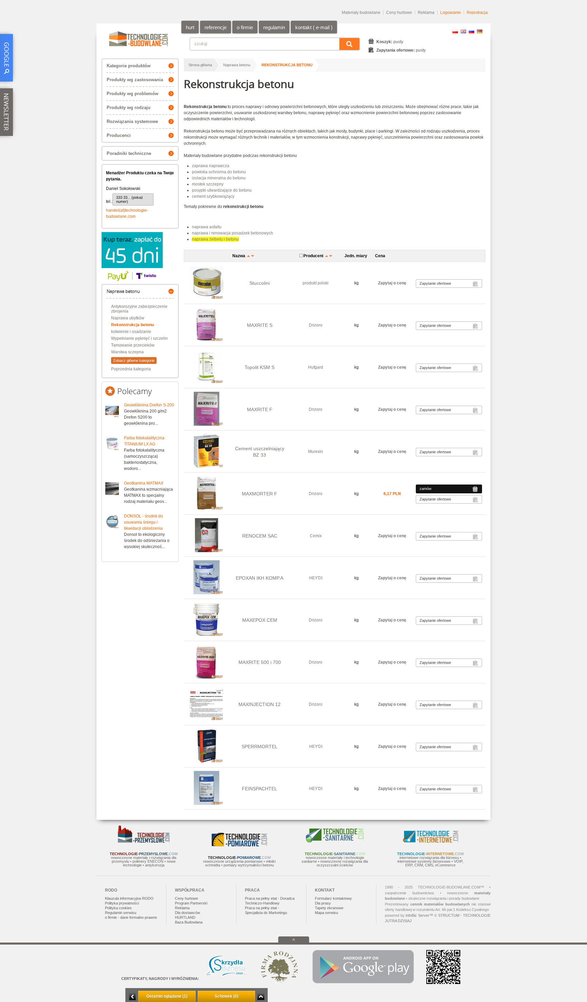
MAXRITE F (259, 409)
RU (471, 31)
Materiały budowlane (361, 12)
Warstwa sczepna (127, 352)
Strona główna (200, 65)
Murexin (315, 451)
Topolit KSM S (259, 367)
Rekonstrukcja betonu (132, 324)
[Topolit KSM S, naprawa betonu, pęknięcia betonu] (207, 367)
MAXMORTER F (259, 493)
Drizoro (315, 325)
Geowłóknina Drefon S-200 (149, 405)
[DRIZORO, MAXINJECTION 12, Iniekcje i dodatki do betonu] (207, 704)
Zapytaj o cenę (392, 283)
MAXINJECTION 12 (259, 704)
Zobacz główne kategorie (134, 360)
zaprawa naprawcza (210, 165)
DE (479, 31)
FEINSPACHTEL (259, 788)
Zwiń (261, 997)
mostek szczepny (208, 184)
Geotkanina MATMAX (143, 483)
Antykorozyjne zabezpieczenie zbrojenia (139, 309)
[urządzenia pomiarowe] (239, 845)
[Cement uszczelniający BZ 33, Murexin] (207, 451)
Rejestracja (477, 12)
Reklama (426, 12)
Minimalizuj (132, 996)
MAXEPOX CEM (259, 620)
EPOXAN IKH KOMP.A (259, 578)
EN (463, 31)
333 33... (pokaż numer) (129, 199)
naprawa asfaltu (206, 227)
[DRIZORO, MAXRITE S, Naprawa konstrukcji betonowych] (207, 324)
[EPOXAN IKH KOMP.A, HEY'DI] (207, 577)
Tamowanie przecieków (133, 345)
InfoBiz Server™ (419, 915)
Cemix (316, 535)
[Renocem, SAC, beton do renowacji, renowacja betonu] (207, 535)
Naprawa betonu (236, 65)
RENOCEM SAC (259, 536)
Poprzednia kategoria (131, 369)
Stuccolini (259, 283)
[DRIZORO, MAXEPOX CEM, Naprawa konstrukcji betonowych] (207, 619)
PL (455, 31)
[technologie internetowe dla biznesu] (430, 841)
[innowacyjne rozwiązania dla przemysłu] (144, 841)
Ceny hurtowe (399, 12)
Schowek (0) (226, 996)
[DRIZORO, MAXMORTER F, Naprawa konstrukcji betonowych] (207, 493)
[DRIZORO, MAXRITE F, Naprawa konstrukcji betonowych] (207, 409)
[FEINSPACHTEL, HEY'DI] (207, 788)
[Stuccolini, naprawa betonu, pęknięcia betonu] (207, 282)
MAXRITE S (259, 325)
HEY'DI (315, 578)
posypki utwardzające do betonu (222, 190)
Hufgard (315, 367)
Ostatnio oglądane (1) (167, 996)
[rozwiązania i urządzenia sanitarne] (335, 841)
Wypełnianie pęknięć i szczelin (139, 338)
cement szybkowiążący (213, 196)
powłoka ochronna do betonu (219, 172)
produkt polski (315, 283)
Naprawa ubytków (127, 318)
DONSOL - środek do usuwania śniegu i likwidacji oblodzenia (143, 522)
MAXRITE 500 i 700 (259, 662)
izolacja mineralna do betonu (219, 178)
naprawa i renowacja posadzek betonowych (232, 233)
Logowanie (450, 12)
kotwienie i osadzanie (131, 331)
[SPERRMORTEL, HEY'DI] (207, 746)
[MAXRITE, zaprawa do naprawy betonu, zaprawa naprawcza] (207, 662)
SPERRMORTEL (260, 746)
